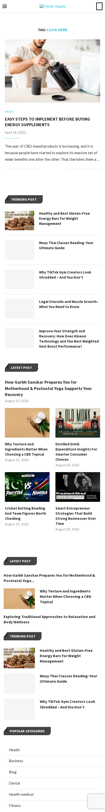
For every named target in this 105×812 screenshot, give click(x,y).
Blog (13, 772)
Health (14, 750)
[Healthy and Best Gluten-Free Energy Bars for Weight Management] (19, 220)
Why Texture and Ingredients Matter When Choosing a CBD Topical (26, 449)
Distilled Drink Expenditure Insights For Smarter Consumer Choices (76, 452)
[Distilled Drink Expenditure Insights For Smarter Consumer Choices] (77, 423)
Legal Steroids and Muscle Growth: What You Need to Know (68, 304)
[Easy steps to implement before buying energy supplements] (52, 71)
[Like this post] (42, 169)
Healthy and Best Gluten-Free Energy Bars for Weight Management (64, 218)
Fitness (15, 805)
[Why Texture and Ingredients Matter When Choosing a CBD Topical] (27, 423)
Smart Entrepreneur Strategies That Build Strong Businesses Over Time (75, 516)
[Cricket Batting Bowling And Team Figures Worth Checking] (27, 487)
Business (16, 761)
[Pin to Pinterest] (58, 169)
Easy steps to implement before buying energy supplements (47, 121)
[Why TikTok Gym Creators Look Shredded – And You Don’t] (19, 279)
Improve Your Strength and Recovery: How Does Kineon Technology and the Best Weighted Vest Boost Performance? (69, 339)
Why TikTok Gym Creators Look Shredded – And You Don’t (65, 275)
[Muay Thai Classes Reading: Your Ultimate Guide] (19, 250)
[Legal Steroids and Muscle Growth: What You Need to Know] (19, 308)
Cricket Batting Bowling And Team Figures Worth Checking (25, 513)
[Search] (99, 6)
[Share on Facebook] (47, 169)
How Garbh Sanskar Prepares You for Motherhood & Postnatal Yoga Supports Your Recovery (48, 388)
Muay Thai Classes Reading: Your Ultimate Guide (66, 245)
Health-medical (21, 794)
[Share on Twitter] (53, 169)
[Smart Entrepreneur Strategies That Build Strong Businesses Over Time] (77, 487)
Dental (14, 783)
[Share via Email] (63, 169)
